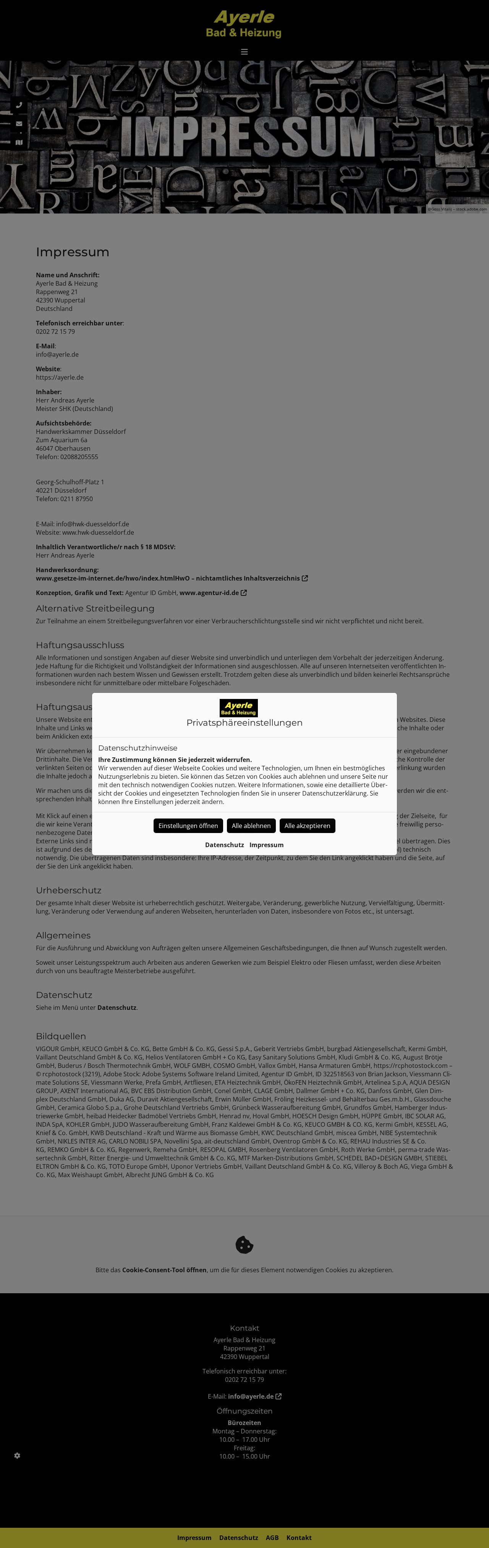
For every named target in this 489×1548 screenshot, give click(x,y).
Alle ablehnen (251, 826)
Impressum (266, 845)
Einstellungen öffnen (188, 826)
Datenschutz (224, 845)
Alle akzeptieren (307, 826)
